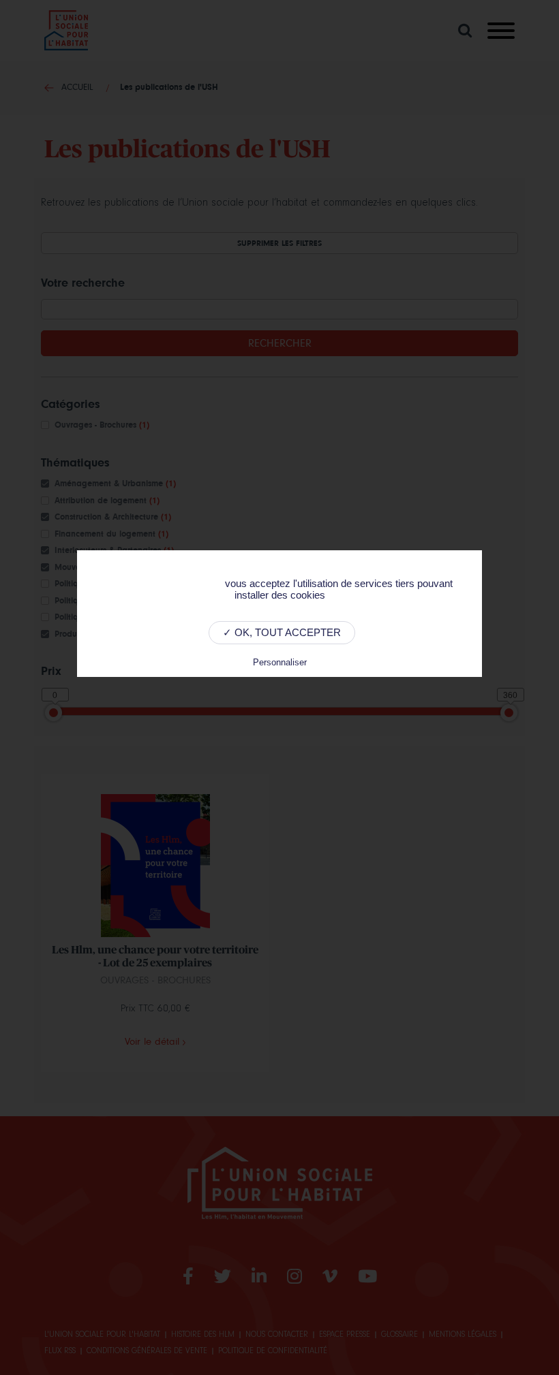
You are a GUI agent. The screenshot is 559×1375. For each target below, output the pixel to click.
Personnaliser (280, 662)
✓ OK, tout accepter (282, 632)
